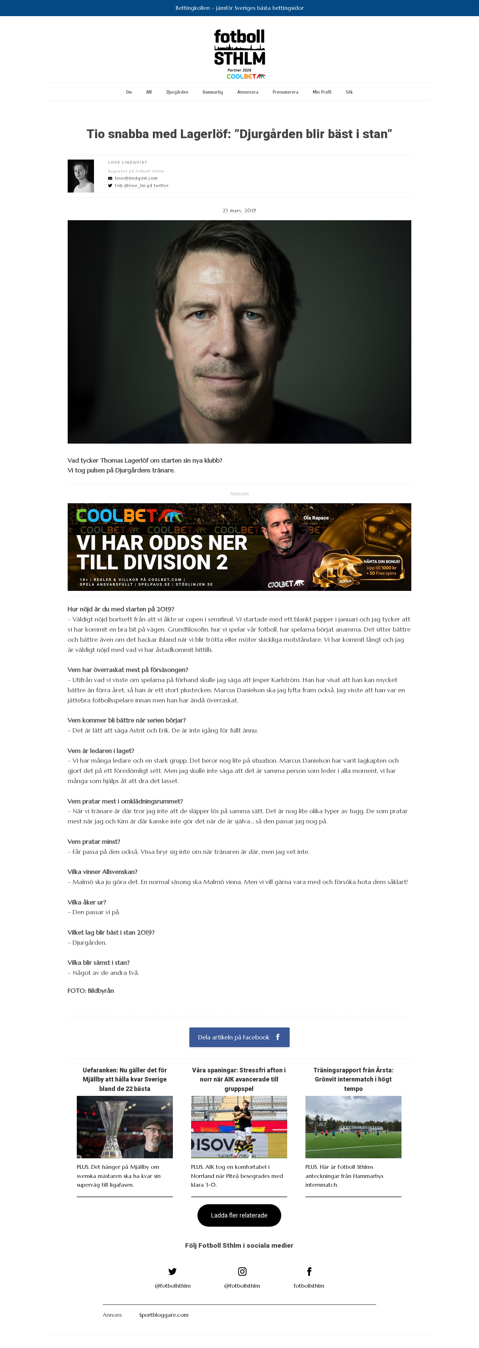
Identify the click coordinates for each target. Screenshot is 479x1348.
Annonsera (247, 92)
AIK (149, 92)
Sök (349, 92)
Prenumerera (285, 92)
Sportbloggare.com (164, 1314)
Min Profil (322, 92)
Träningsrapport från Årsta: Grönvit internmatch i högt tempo (353, 1079)
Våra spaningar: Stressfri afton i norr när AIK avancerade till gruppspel (239, 1079)
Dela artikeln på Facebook (234, 1037)
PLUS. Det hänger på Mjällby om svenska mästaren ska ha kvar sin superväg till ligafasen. (119, 1175)
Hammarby (213, 92)
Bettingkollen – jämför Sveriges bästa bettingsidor (240, 7)
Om (129, 92)
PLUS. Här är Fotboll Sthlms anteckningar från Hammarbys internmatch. (344, 1175)
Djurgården (177, 92)
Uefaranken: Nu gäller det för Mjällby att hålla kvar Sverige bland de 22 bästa (125, 1079)
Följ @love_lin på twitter (142, 185)
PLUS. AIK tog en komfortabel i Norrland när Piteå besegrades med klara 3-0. (237, 1175)
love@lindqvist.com (136, 178)
